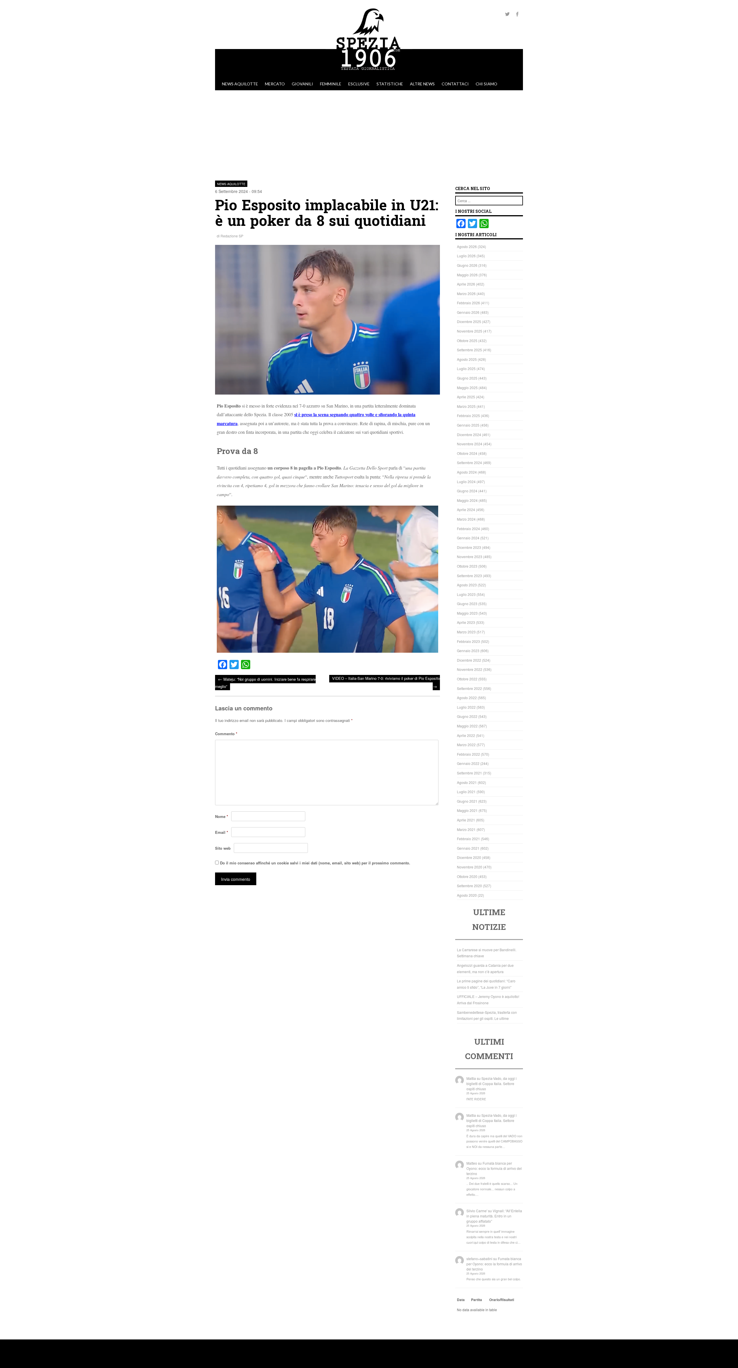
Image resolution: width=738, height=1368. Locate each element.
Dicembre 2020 (469, 857)
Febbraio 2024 (468, 528)
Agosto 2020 (467, 895)
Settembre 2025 (469, 349)
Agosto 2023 (467, 584)
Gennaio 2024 (468, 537)
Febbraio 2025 (468, 415)
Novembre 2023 (469, 556)
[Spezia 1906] (369, 75)
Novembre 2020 (469, 866)
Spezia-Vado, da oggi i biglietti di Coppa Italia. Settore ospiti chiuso (491, 1083)
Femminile (330, 83)
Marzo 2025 (466, 406)
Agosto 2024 (467, 472)
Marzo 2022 (466, 744)
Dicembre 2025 (469, 321)
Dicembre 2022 (469, 660)
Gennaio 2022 (468, 763)
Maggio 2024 (467, 500)
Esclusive (359, 83)
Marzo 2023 (466, 631)
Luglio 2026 (466, 255)
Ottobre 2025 (467, 340)
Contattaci (455, 83)
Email (221, 832)
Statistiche (389, 83)
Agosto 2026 (467, 246)
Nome (221, 816)
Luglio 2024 (466, 481)
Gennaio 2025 (468, 425)
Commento (226, 733)
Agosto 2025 (467, 359)
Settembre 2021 (469, 772)
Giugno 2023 (467, 603)
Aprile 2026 (466, 284)
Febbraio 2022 (468, 754)
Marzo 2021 (466, 829)
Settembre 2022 (469, 688)
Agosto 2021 (467, 782)
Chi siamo (486, 83)
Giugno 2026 (467, 265)
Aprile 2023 (466, 622)
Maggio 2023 (467, 613)
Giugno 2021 (467, 801)
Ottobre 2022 (467, 678)
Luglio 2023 (466, 594)
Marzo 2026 (466, 293)
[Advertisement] (369, 133)
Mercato (275, 83)
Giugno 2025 (467, 378)
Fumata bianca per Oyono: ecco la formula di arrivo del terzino (494, 1168)
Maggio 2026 (467, 274)
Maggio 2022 (467, 725)
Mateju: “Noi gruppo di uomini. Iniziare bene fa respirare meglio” (265, 682)
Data (461, 1299)
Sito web (223, 848)
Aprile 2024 (466, 509)
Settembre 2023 (469, 575)
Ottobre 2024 (467, 453)
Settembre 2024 (469, 462)
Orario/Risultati (501, 1299)
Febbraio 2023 (468, 641)
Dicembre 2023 (469, 547)
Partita (476, 1299)
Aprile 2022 (466, 735)
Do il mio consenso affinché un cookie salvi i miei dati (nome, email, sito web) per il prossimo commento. (315, 863)
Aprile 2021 (466, 819)
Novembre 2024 (469, 443)
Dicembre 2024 (469, 434)
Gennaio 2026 (468, 312)
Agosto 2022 (467, 697)
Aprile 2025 (466, 396)
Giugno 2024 (467, 490)
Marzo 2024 (466, 519)
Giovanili (302, 83)
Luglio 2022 (466, 707)
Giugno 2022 (467, 716)
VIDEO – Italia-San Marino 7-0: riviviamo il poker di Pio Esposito (386, 682)
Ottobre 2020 (467, 876)
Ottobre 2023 (467, 566)
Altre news (422, 83)
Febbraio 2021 (468, 838)
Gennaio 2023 (468, 650)
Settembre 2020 (469, 885)
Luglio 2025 (466, 368)
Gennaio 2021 (468, 848)
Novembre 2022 (469, 669)
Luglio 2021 (466, 791)
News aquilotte (240, 83)
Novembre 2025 (469, 331)
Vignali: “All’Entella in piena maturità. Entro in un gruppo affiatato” (494, 1215)
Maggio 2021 (467, 810)
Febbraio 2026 (468, 302)
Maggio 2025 (467, 387)
